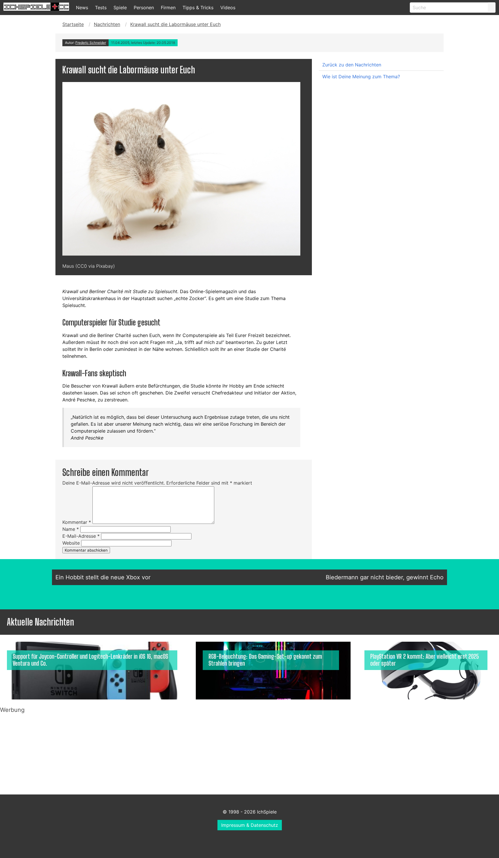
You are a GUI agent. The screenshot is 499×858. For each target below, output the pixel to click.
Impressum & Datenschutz (249, 825)
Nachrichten (107, 24)
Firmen (168, 7)
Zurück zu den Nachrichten (351, 65)
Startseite (73, 24)
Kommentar (76, 522)
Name (70, 529)
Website (71, 543)
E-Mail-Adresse (81, 536)
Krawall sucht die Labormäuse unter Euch (175, 24)
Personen (144, 7)
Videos (227, 7)
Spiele (120, 7)
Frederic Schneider (90, 42)
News (82, 7)
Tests (101, 7)
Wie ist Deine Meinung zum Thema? (361, 76)
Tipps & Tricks (198, 7)
